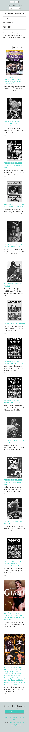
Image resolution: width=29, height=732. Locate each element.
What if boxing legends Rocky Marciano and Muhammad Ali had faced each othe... (14, 89)
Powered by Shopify (14, 725)
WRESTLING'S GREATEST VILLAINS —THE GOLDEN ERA (13, 165)
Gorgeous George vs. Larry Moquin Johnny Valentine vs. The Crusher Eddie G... (14, 172)
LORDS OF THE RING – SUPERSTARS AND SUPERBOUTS (12, 123)
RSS (11, 2)
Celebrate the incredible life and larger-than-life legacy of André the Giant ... (14, 624)
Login (9, 5)
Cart (17, 5)
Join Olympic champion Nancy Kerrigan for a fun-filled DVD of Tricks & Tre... (14, 689)
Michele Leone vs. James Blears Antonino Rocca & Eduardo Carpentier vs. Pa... (14, 489)
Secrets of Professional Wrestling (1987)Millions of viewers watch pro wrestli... (14, 212)
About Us (8, 717)
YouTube (18, 2)
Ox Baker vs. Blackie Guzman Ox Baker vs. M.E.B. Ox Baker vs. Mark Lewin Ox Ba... (14, 251)
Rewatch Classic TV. (17, 723)
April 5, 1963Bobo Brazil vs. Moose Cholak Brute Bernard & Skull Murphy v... (14, 368)
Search (12, 8)
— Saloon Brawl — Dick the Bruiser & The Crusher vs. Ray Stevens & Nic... (14, 529)
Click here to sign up (14, 712)
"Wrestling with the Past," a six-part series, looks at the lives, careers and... (13, 328)
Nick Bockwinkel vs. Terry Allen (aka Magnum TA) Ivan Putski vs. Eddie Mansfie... (14, 447)
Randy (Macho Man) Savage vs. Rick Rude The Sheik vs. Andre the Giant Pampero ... (13, 291)
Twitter (16, 2)
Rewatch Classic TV (14, 13)
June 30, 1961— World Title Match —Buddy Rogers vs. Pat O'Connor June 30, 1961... (14, 408)
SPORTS (10, 22)
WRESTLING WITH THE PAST (14, 323)
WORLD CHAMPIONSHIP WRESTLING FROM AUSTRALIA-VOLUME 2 (13, 563)
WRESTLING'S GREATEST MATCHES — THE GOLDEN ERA (13, 482)
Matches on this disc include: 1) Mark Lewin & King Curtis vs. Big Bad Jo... (14, 571)
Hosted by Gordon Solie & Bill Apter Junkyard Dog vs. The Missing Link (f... (14, 130)
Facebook (13, 2)
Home (5, 22)
